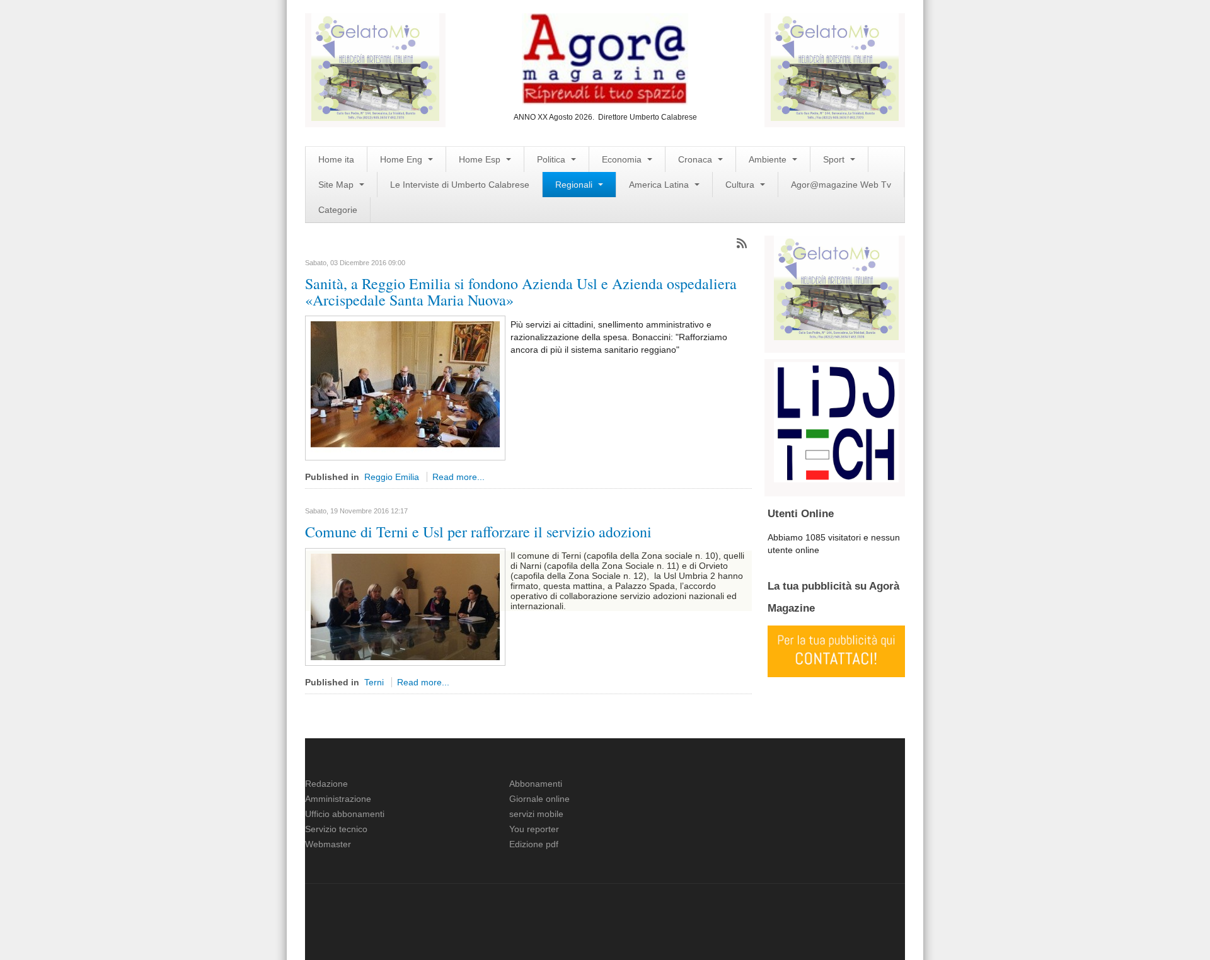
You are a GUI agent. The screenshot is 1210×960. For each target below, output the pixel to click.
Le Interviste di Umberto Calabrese (459, 185)
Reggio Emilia (391, 477)
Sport (835, 159)
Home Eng (402, 159)
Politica (552, 159)
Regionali (575, 185)
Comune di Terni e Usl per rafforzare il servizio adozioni (478, 532)
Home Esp (481, 159)
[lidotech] (836, 421)
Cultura (741, 185)
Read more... (458, 477)
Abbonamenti (535, 784)
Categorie (337, 210)
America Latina (660, 185)
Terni (374, 682)
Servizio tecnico (336, 829)
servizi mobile (536, 814)
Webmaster (328, 844)
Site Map (337, 185)
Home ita (336, 159)
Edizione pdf (533, 844)
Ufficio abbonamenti (344, 814)
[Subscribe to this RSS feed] (742, 243)
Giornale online (539, 799)
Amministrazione (338, 799)
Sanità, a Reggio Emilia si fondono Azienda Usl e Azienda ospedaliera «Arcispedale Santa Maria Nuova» (521, 291)
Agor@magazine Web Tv (841, 185)
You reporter (534, 829)
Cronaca (696, 159)
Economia (623, 159)
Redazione (326, 784)
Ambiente (769, 159)
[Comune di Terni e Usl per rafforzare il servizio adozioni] (405, 606)
